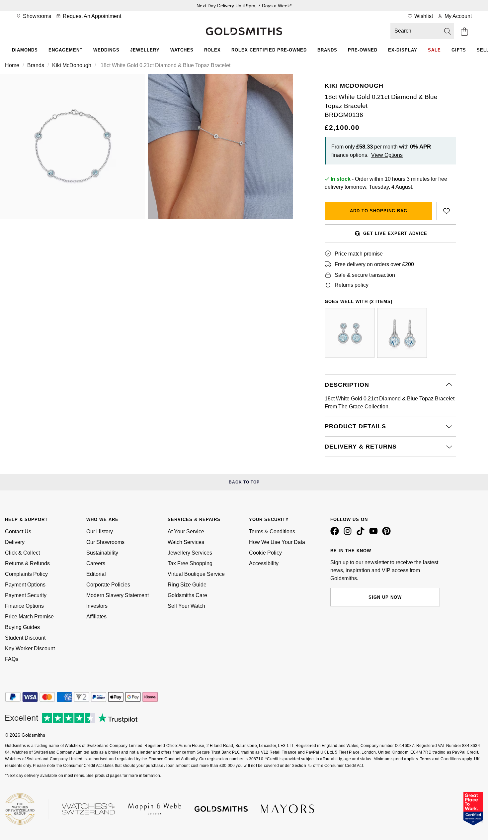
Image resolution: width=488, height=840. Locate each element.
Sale (434, 50)
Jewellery (145, 50)
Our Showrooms (105, 542)
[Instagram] (349, 534)
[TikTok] (361, 534)
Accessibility (264, 563)
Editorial (96, 574)
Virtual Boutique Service (196, 574)
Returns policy (351, 285)
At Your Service (186, 531)
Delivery (15, 542)
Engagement (65, 50)
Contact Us (18, 531)
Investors (97, 606)
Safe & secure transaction (365, 275)
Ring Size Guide (187, 584)
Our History (99, 531)
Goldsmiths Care (187, 595)
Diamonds (25, 50)
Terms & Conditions (272, 531)
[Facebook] (336, 534)
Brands (327, 50)
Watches (182, 50)
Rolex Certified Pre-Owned (269, 50)
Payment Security (25, 595)
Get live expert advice (395, 233)
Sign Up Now (385, 597)
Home (12, 65)
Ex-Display (402, 50)
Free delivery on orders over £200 (374, 264)
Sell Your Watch (186, 606)
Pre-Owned (362, 50)
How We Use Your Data (277, 542)
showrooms (36, 16)
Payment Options (25, 584)
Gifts (458, 50)
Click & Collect (22, 553)
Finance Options (24, 606)
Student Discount (25, 638)
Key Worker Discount (30, 648)
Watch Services (186, 542)
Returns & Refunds (27, 563)
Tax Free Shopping (190, 563)
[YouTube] (374, 534)
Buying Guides (22, 627)
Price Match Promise (29, 616)
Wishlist (423, 16)
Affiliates (96, 616)
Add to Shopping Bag (378, 210)
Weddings (106, 50)
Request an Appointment (91, 16)
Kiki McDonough (71, 65)
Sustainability (102, 553)
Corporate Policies (108, 584)
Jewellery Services (190, 553)
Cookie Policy (265, 553)
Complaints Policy (26, 574)
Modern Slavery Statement (117, 595)
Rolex (212, 50)
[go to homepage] (244, 32)
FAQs (11, 659)
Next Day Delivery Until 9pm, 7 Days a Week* (244, 5)
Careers (95, 563)
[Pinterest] (387, 534)
